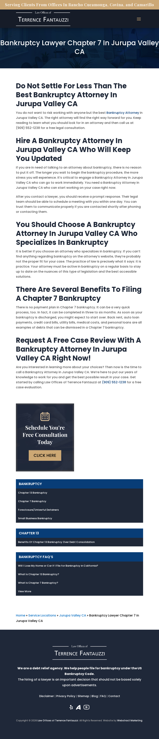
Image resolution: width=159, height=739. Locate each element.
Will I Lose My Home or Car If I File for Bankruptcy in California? (58, 566)
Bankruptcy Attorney (122, 112)
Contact (114, 696)
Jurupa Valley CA (72, 615)
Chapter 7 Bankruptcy (32, 501)
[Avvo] (78, 708)
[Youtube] (86, 708)
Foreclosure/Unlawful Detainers (38, 510)
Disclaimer (46, 696)
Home (20, 615)
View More (24, 591)
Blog (95, 696)
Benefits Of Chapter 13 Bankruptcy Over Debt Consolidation (56, 542)
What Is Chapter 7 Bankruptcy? (38, 583)
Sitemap (83, 696)
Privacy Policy (65, 696)
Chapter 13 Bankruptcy (32, 493)
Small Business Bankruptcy (35, 518)
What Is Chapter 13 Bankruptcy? (38, 574)
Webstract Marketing (129, 720)
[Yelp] (71, 708)
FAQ (103, 696)
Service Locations (42, 615)
